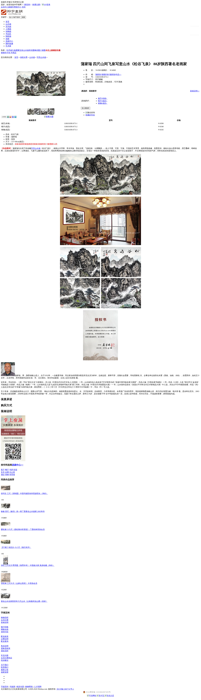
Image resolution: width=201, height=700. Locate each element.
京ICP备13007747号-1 (65, 689)
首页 (7, 22)
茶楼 (7, 475)
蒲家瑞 (98, 74)
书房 (11, 470)
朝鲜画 (8, 36)
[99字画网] (12, 15)
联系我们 (4, 667)
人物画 (8, 29)
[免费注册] (36, 5)
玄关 (3, 472)
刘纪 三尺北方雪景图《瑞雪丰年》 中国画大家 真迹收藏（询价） (27, 565)
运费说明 (4, 639)
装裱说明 (4, 622)
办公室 (12, 472)
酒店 (3, 475)
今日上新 (49, 50)
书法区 (8, 34)
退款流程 (4, 651)
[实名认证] (109, 696)
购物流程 (4, 617)
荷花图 (31, 50)
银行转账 (4, 627)
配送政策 (4, 636)
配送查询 (4, 641)
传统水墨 (23, 57)
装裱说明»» (194, 91)
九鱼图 (15, 50)
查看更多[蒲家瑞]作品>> (111, 74)
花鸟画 (8, 26)
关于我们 (4, 665)
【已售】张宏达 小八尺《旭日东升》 (16, 547)
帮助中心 (17, 7)
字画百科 (4, 687)
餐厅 (7, 470)
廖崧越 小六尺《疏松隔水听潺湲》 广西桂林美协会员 (23, 529)
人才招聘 (37, 687)
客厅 (3, 470)
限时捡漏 (9, 44)
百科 (24, 7)
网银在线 (4, 629)
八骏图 (43, 50)
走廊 (7, 472)
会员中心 (4, 7)
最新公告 (4, 670)
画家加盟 (4, 672)
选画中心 (9, 41)
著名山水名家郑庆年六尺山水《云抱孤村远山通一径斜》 (24, 601)
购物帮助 (29, 687)
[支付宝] (101, 696)
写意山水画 (41, 57)
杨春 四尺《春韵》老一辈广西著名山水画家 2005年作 (23, 511)
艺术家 (8, 46)
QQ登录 (47, 5)
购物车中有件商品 (8, 53)
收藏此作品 (90, 115)
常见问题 (4, 655)
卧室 (15, 470)
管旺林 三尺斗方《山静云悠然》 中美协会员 (19, 583)
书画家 (12, 687)
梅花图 (37, 50)
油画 (7, 39)
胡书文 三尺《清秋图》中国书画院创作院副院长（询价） (24, 493)
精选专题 (56, 50)
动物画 (8, 31)
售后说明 (4, 646)
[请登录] (27, 5)
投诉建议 (4, 660)
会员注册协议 (6, 658)
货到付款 (4, 632)
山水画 (8, 24)
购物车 (11, 7)
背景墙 (12, 475)
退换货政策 (5, 648)
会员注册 (4, 620)
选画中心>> (17, 465)
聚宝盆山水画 (23, 50)
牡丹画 (9, 50)
